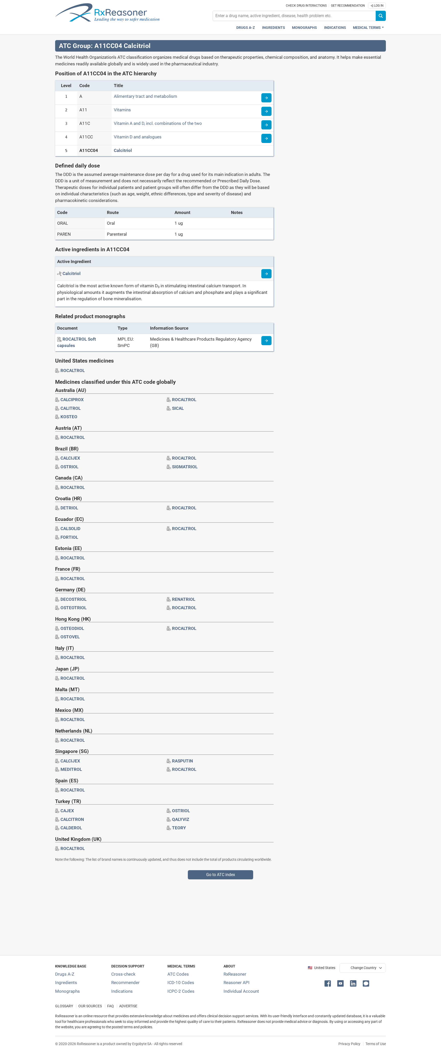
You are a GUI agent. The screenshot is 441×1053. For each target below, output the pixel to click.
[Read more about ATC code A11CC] (266, 138)
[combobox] (294, 16)
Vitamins (122, 109)
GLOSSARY (64, 1006)
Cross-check (123, 974)
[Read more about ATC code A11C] (266, 124)
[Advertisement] (208, 915)
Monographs (304, 28)
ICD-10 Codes (180, 982)
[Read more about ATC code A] (266, 97)
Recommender (125, 982)
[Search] (381, 16)
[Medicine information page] (266, 340)
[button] (328, 983)
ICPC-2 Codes (180, 991)
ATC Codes (178, 974)
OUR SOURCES (90, 1006)
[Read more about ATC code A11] (266, 111)
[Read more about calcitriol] (266, 273)
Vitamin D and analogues (138, 136)
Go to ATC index (220, 874)
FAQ (110, 1006)
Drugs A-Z (245, 28)
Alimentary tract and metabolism (145, 96)
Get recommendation (348, 5)
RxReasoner (235, 974)
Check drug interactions (306, 5)
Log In (378, 5)
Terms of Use (375, 1044)
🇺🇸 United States (321, 968)
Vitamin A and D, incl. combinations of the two (158, 123)
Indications (335, 28)
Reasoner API (237, 982)
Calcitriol (123, 150)
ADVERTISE (128, 1006)
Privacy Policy (349, 1044)
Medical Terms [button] (367, 28)
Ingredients (273, 28)
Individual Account (241, 991)
